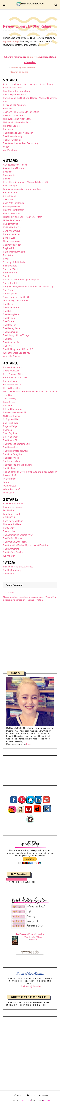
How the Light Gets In (13, 209)
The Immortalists (11, 461)
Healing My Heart (11, 206)
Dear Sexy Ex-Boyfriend (14, 94)
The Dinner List (10, 447)
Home (19, 1095)
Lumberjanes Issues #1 (14, 412)
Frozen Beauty (10, 192)
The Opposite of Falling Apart (17, 464)
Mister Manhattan (11, 241)
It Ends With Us (10, 223)
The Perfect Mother (12, 538)
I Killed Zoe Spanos (12, 220)
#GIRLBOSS (9, 517)
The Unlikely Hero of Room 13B (18, 349)
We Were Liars (10, 150)
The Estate (8, 321)
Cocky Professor (11, 370)
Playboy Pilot (9, 248)
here (28, 744)
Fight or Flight (10, 185)
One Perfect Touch (12, 244)
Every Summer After (13, 374)
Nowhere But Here (12, 524)
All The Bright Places (13, 503)
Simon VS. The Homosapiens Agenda (21, 279)
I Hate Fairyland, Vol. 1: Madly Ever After (22, 216)
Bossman (7, 171)
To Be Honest (9, 478)
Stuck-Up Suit (10, 293)
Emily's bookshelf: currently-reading (30, 934)
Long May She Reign (13, 520)
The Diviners (9, 317)
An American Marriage (14, 168)
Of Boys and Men (11, 419)
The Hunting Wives (33, 937)
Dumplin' (7, 178)
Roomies (7, 429)
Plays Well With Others (14, 251)
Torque (6, 482)
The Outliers (9, 573)
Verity (6, 146)
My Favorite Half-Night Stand (17, 118)
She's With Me (10, 272)
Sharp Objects (10, 265)
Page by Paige (10, 426)
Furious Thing (10, 381)
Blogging (46, 1100)
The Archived (9, 531)
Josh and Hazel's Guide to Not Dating (21, 111)
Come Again (9, 175)
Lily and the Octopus (13, 409)
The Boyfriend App (12, 570)
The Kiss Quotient (11, 139)
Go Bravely (8, 199)
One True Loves (10, 422)
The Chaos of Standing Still (16, 443)
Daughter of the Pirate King (16, 90)
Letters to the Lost (12, 234)
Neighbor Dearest (11, 125)
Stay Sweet (8, 290)
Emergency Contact (13, 507)
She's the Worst (10, 269)
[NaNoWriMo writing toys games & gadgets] (30, 879)
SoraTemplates (25, 1100)
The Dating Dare (11, 314)
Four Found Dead (11, 513)
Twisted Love (9, 485)
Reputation (8, 255)
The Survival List (11, 342)
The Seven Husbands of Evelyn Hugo (21, 143)
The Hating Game (11, 328)
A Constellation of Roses (15, 164)
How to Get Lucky (11, 213)
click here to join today (30, 986)
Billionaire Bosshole (12, 87)
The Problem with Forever (15, 541)
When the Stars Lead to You (16, 352)
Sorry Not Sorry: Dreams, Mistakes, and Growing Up (28, 286)
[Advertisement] (30, 1050)
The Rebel (8, 338)
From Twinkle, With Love (15, 377)
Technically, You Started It (16, 300)
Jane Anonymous (11, 230)
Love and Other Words (14, 115)
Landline (7, 405)
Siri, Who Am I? (10, 436)
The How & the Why (12, 136)
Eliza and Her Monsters (14, 104)
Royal (5, 258)
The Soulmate (10, 468)
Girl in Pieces (9, 195)
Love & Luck (9, 237)
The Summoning (11, 548)
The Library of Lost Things (16, 335)
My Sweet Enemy (11, 415)
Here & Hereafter (11, 388)
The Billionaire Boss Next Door (18, 132)
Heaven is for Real (12, 384)
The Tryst (7, 345)
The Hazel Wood (11, 457)
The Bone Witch (11, 307)
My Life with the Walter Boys (17, 122)
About (32, 1095)
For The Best (9, 510)
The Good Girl (9, 324)
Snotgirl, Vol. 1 (10, 283)
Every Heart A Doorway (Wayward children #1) (25, 182)
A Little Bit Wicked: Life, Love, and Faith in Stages (28, 84)
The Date (7, 311)
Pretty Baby (8, 527)
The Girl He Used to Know (15, 450)
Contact (45, 1095)
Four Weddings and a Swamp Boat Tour (22, 189)
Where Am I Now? (11, 489)
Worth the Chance (12, 356)
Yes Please (8, 492)
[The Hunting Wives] (15, 944)
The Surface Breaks (13, 552)
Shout (6, 276)
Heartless (7, 108)
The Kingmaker (10, 331)
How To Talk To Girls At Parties (18, 566)
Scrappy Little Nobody (14, 262)
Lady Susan (9, 402)
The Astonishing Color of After (17, 534)
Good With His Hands (13, 202)
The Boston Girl (10, 440)
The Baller (8, 304)
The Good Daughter (12, 454)
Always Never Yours (12, 367)
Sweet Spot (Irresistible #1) (16, 297)
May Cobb (34, 939)
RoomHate (8, 129)
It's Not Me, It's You (12, 227)
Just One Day (9, 398)
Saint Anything (10, 433)
